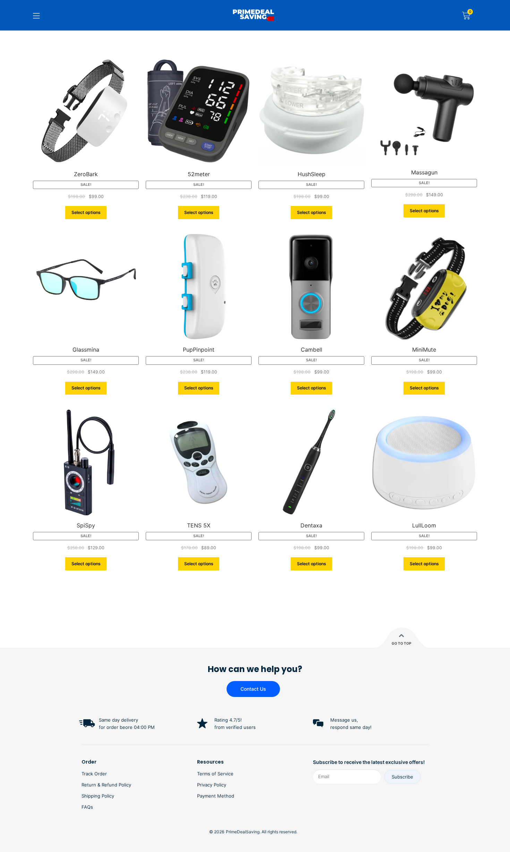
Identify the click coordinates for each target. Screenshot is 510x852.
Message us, (344, 720)
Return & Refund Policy (106, 785)
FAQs (87, 807)
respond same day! (351, 727)
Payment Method (215, 796)
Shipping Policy (98, 796)
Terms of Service (215, 773)
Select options (86, 212)
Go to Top (401, 643)
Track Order (94, 773)
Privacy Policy (211, 785)
